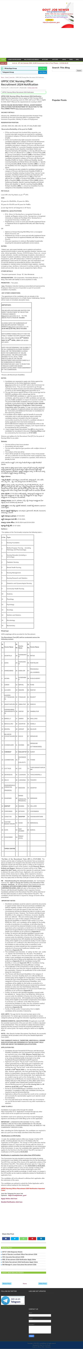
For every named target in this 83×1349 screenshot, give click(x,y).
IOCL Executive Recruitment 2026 (13, 1257)
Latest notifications (14, 59)
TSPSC (71, 59)
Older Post (42, 1283)
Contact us (34, 1346)
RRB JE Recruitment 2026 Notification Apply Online (19, 1259)
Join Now (42, 68)
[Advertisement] (23, 1217)
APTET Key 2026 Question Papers (28, 63)
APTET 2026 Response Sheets (12, 1252)
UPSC (77, 59)
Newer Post (7, 1283)
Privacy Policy (41, 1346)
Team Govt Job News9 (45, 1345)
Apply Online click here (9, 1198)
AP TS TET (55, 59)
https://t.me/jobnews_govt (17, 1195)
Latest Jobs (11, 77)
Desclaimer (48, 1346)
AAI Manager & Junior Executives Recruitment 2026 (19, 1265)
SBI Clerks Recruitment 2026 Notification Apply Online (20, 1262)
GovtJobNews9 (43, 1343)
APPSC (64, 59)
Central (7, 77)
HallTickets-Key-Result (31, 59)
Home (3, 59)
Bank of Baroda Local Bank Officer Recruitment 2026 (19, 1254)
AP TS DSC (45, 59)
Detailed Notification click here (11, 1202)
